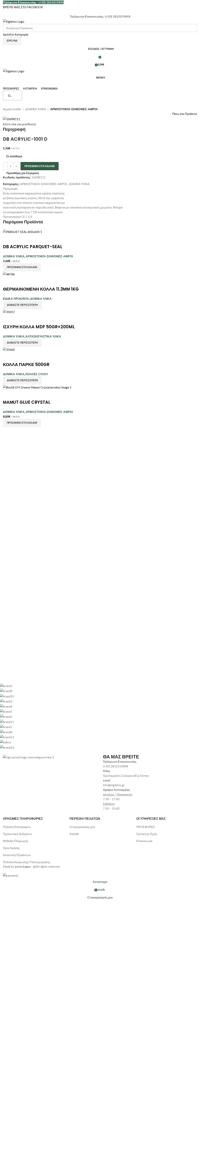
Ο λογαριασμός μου (82, 827)
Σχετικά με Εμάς (146, 834)
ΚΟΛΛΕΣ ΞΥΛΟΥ (37, 374)
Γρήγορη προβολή (18, 239)
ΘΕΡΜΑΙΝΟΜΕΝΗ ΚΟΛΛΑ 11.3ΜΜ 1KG (41, 289)
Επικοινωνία (144, 841)
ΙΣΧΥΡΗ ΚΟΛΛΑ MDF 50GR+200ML (39, 327)
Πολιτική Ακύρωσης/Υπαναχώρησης (26, 862)
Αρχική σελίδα (12, 109)
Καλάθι (74, 834)
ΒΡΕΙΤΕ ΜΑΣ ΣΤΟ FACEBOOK (23, 7)
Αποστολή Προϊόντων (17, 855)
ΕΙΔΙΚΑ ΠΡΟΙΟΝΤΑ (16, 298)
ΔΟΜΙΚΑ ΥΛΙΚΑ (35, 109)
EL (9, 95)
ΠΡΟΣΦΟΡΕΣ (145, 827)
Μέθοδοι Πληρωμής (15, 841)
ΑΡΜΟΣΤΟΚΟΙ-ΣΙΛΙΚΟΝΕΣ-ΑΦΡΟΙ (73, 109)
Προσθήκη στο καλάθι (39, 166)
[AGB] (97, 716)
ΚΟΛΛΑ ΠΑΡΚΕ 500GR (26, 365)
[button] (22, 267)
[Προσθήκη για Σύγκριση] (8, 239)
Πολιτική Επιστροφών (17, 827)
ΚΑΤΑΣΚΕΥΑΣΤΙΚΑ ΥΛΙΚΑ (43, 336)
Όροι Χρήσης (11, 848)
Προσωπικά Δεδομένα (17, 834)
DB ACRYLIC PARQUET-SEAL (32, 247)
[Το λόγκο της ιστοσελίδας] (13, 21)
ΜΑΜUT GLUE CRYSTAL (26, 402)
